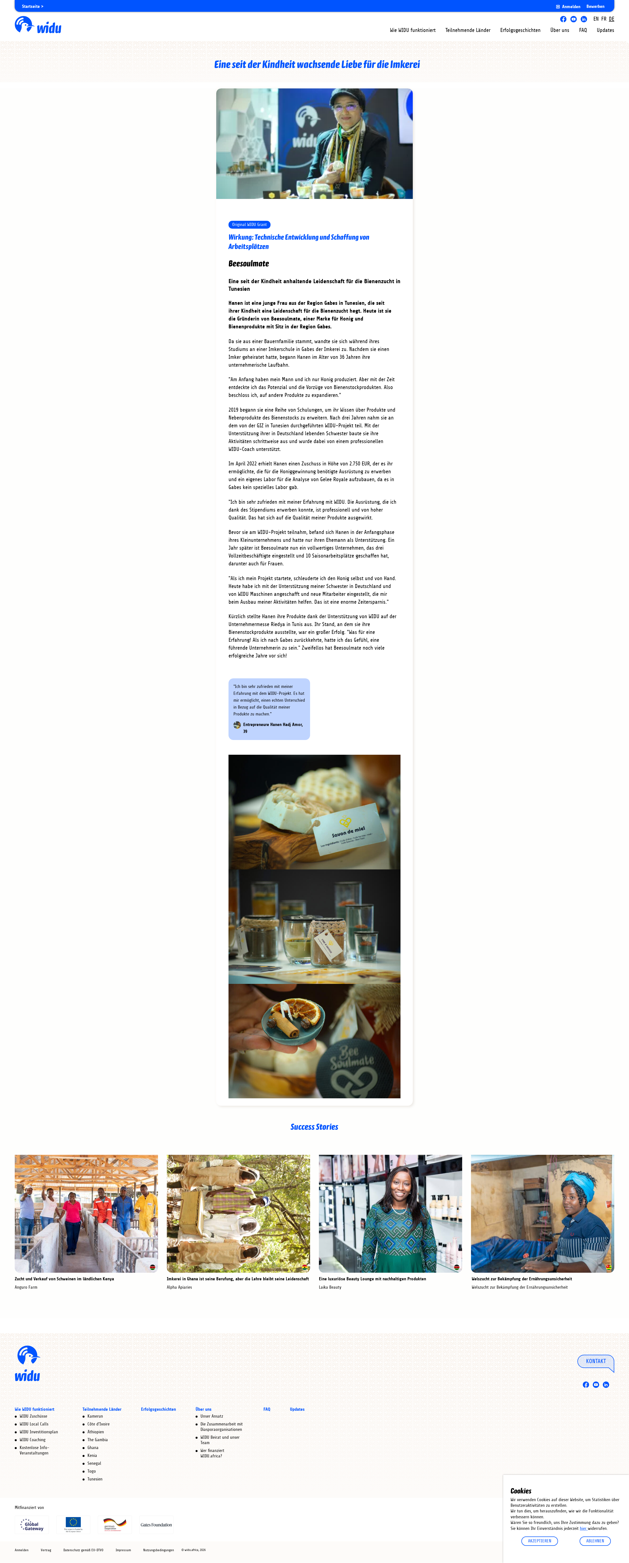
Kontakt (596, 1361)
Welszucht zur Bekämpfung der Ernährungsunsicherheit (521, 1279)
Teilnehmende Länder (467, 30)
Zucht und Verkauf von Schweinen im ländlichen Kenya (64, 1279)
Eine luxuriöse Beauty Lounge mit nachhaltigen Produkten (372, 1279)
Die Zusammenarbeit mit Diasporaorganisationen (221, 1427)
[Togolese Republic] (609, 1267)
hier (584, 1528)
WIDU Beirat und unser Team (220, 1440)
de (611, 19)
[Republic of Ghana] (305, 1267)
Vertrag (46, 1550)
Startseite (31, 6)
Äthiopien (95, 1432)
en (596, 19)
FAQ (583, 30)
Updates (605, 30)
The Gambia (97, 1439)
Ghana (93, 1447)
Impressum (123, 1550)
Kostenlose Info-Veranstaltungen (34, 1450)
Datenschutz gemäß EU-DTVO (83, 1550)
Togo (91, 1471)
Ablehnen (595, 1541)
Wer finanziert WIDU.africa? (212, 1453)
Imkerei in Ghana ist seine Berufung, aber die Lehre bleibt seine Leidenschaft (238, 1279)
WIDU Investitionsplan (39, 1432)
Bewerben (595, 6)
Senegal (94, 1463)
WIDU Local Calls (34, 1424)
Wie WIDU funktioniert (413, 30)
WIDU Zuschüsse (33, 1416)
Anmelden (571, 6)
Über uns (559, 30)
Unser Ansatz (211, 1416)
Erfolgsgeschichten (520, 30)
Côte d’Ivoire (98, 1424)
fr (603, 19)
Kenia (92, 1455)
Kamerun (95, 1416)
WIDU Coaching (32, 1439)
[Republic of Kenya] (153, 1267)
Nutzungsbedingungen (158, 1550)
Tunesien (94, 1479)
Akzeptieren (539, 1541)
